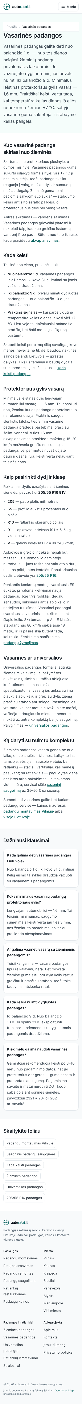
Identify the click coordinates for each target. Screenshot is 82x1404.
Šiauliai (49, 1281)
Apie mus (51, 1330)
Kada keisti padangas (24, 1165)
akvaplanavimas (45, 240)
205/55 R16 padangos (24, 1198)
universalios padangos (48, 725)
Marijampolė (53, 1303)
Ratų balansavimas (18, 1266)
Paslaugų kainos (16, 1301)
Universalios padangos (25, 1187)
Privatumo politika (58, 1352)
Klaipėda (50, 1273)
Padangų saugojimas (19, 1281)
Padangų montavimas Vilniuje (30, 1143)
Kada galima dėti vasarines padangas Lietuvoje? (39, 858)
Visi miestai (53, 1311)
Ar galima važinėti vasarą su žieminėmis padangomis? (41, 952)
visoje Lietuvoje (16, 817)
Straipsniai (11, 1365)
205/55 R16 (46, 575)
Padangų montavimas (20, 1258)
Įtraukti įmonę (54, 1345)
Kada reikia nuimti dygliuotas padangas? (31, 1005)
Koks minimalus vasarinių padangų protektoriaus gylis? (36, 899)
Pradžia (12, 26)
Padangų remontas (18, 1273)
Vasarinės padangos (19, 1337)
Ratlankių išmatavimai (20, 1358)
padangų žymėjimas (20, 643)
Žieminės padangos (22, 1176)
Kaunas (49, 1266)
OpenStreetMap (64, 1390)
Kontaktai (51, 1337)
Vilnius (49, 1258)
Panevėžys (52, 1288)
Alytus (48, 1296)
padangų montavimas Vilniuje (28, 811)
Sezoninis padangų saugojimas (31, 1154)
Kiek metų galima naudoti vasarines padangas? (37, 1052)
